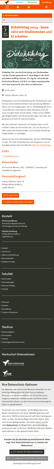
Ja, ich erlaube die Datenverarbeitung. (27, 452)
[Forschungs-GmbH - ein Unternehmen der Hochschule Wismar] (13, 373)
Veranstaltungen (11, 15)
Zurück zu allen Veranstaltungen (19, 202)
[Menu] (7, 7)
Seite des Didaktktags (41, 145)
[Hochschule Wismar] (7, 2)
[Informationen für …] (18, 7)
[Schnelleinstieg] (28, 7)
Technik (19, 2)
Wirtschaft (32, 2)
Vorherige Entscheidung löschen (27, 464)
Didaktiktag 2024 (11, 156)
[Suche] (46, 7)
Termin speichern (10, 195)
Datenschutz (12, 425)
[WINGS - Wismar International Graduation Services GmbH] (16, 363)
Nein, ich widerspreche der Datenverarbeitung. (27, 458)
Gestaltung (46, 2)
